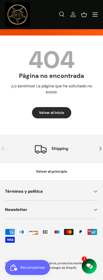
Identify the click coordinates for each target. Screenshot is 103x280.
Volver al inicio (51, 112)
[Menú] (95, 14)
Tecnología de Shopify (61, 268)
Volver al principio (51, 171)
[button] (84, 14)
